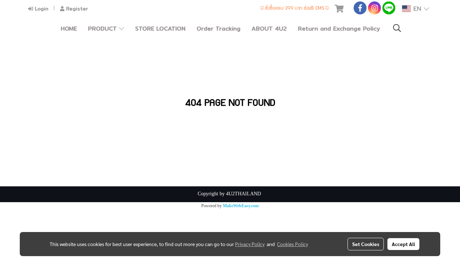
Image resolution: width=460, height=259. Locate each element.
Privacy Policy (249, 244)
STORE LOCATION (160, 28)
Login (41, 9)
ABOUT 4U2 (269, 28)
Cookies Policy (292, 244)
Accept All (403, 244)
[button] (397, 28)
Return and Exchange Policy (339, 28)
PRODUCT (103, 28)
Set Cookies (365, 244)
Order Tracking (218, 28)
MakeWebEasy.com (241, 205)
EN (417, 8)
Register (76, 9)
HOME (69, 28)
